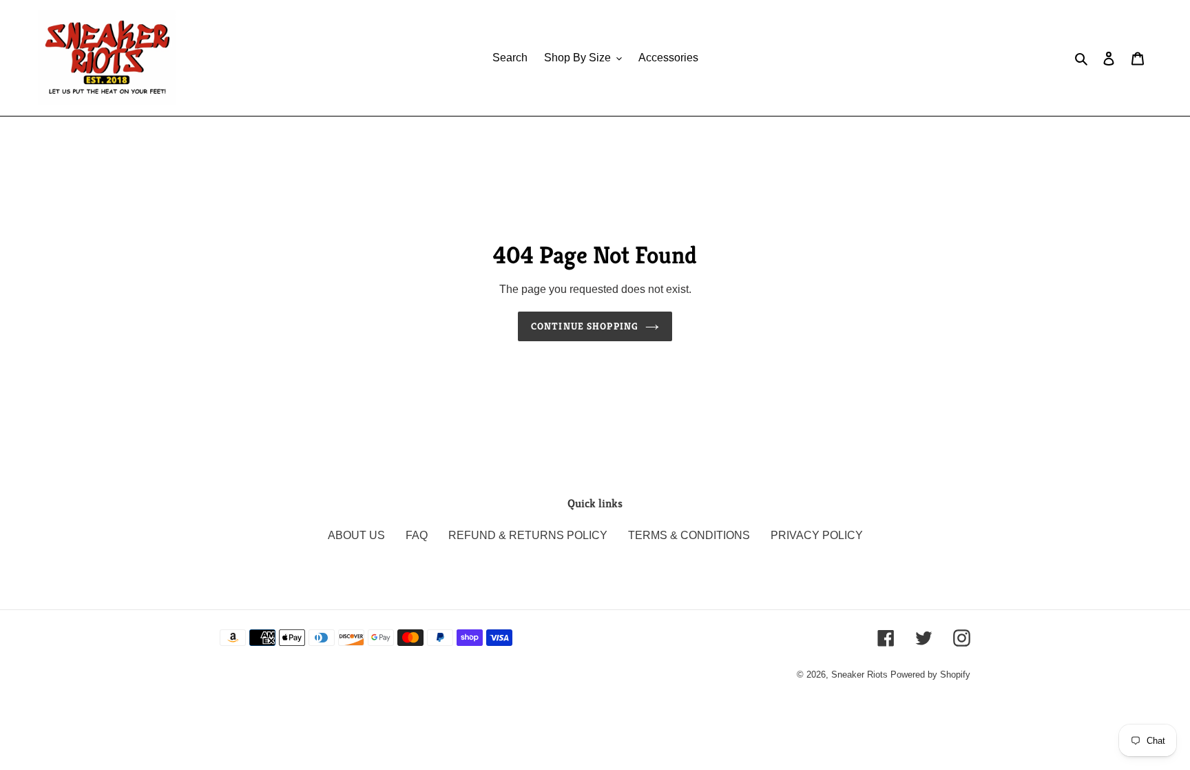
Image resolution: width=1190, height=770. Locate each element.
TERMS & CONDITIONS (689, 535)
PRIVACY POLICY (817, 535)
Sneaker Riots (859, 674)
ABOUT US (356, 535)
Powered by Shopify (930, 674)
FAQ (417, 535)
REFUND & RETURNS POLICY (527, 535)
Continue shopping (584, 326)
